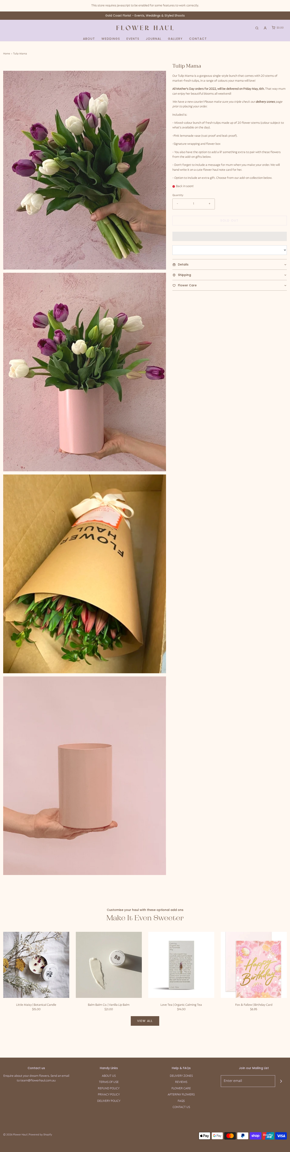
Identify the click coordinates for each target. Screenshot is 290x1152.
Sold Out (229, 220)
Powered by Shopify (40, 1135)
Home (6, 54)
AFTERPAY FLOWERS (181, 1094)
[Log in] (265, 28)
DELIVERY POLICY (108, 1101)
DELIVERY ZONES (181, 1076)
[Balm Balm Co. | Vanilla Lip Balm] (109, 965)
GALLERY (175, 39)
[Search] (256, 28)
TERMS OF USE (109, 1082)
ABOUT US (109, 1076)
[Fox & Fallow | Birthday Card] (254, 965)
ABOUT (89, 39)
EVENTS (133, 39)
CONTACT (198, 39)
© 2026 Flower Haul (15, 1135)
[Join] (281, 1081)
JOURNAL (154, 39)
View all (145, 1021)
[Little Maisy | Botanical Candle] (36, 965)
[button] (84, 170)
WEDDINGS (110, 39)
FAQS (181, 1101)
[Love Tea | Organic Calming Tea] (181, 965)
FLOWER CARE (181, 1088)
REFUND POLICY (109, 1088)
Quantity (177, 195)
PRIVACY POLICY (109, 1094)
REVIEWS (181, 1082)
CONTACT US (181, 1107)
